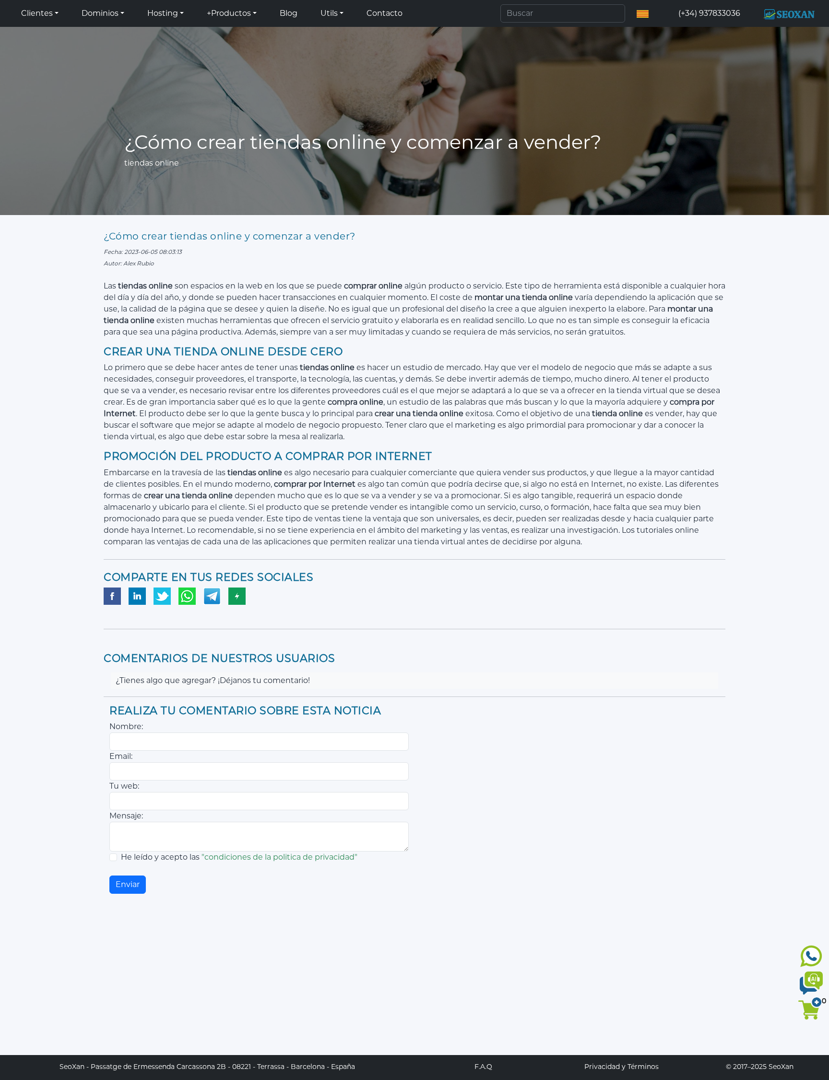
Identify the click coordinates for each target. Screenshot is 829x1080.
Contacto (385, 13)
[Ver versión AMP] (237, 597)
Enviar (128, 884)
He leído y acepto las (239, 857)
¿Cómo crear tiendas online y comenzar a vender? (229, 236)
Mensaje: (126, 815)
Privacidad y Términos (621, 1066)
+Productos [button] (229, 13)
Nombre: (126, 726)
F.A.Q (483, 1066)
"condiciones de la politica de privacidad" (279, 857)
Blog (288, 13)
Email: (120, 756)
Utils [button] (329, 13)
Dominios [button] (100, 13)
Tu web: (124, 786)
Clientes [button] (37, 13)
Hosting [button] (162, 13)
